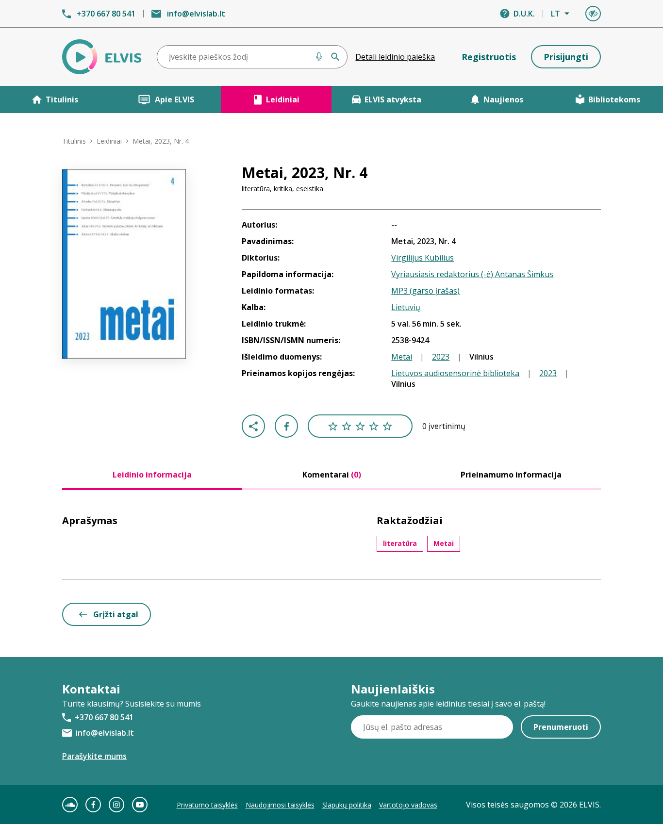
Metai (401, 356)
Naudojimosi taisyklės (280, 804)
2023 (440, 356)
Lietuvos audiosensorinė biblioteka (455, 373)
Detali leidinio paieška (395, 56)
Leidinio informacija (152, 474)
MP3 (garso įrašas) (425, 290)
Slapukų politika (346, 804)
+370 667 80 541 (106, 13)
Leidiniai (282, 99)
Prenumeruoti (560, 727)
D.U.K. (524, 13)
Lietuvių (405, 307)
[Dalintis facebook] (286, 426)
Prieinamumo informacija (511, 474)
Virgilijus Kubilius (422, 257)
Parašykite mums (94, 756)
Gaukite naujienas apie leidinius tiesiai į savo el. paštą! (448, 703)
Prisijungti (566, 57)
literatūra (400, 543)
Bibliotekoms (614, 99)
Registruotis (489, 57)
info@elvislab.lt (196, 13)
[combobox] (252, 56)
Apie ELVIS (174, 99)
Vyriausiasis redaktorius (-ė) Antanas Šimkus (472, 274)
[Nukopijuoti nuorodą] (253, 426)
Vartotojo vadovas (408, 804)
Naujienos (503, 99)
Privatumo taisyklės (207, 804)
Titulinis (62, 99)
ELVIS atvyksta (393, 99)
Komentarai (331, 474)
